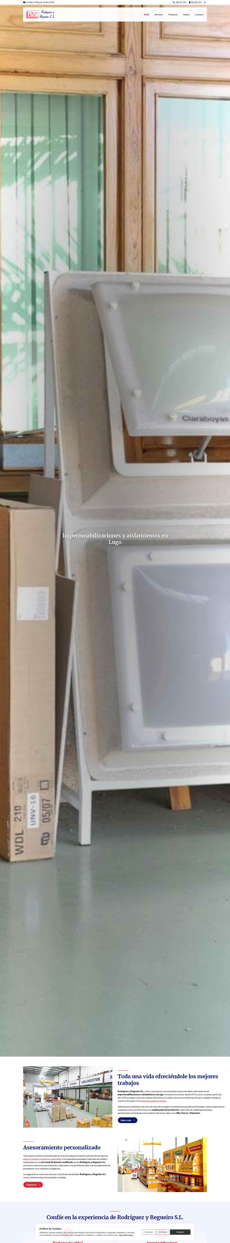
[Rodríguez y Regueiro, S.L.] (40, 14)
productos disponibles (51, 1159)
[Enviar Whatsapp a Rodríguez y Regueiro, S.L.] (204, 2)
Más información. (126, 1235)
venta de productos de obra (153, 1101)
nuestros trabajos (31, 1159)
